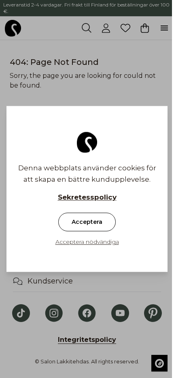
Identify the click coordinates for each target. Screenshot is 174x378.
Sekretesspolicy (87, 197)
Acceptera (87, 222)
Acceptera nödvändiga (87, 242)
